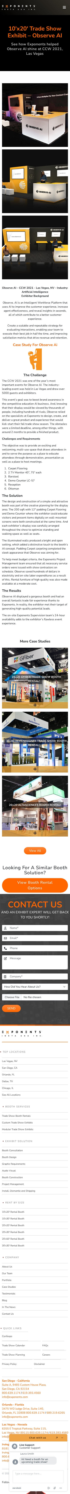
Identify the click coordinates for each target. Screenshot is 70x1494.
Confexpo (7, 1336)
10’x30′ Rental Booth (13, 1218)
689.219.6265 (56, 1413)
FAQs (45, 1345)
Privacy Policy (9, 1364)
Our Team (7, 1273)
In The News (8, 1307)
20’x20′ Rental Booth (13, 1225)
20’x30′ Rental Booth (13, 1232)
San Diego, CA (9, 1068)
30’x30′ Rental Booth (13, 1245)
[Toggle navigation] (64, 7)
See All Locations (11, 1094)
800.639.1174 (11, 1393)
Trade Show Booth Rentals (16, 1116)
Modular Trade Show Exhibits (17, 1129)
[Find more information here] (38, 1462)
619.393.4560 (31, 1393)
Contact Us (8, 1313)
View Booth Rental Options (35, 885)
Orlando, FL (8, 1074)
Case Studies (9, 1286)
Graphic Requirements (13, 1164)
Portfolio (6, 1280)
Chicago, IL (8, 1088)
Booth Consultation (12, 1150)
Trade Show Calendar (13, 1345)
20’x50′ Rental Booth (13, 1238)
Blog (4, 1300)
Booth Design (9, 1157)
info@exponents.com (15, 1397)
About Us (7, 1266)
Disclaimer (39, 1364)
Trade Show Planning (13, 1354)
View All (35, 851)
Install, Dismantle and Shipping (18, 1190)
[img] (35, 679)
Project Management (13, 1184)
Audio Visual (9, 1170)
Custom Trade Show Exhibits (17, 1122)
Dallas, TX (7, 1081)
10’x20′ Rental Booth (13, 1212)
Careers (46, 1354)
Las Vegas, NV (10, 1061)
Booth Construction (12, 1177)
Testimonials (8, 1293)
